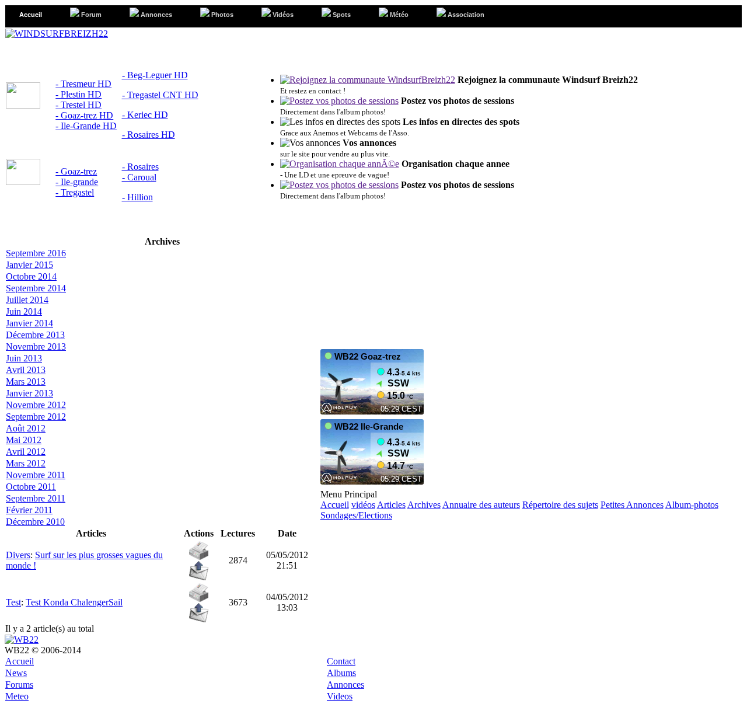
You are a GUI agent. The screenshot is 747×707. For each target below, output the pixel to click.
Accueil (334, 505)
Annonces (345, 684)
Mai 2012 (23, 440)
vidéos (363, 505)
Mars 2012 (26, 463)
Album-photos (691, 505)
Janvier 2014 (29, 323)
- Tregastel (74, 192)
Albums (341, 673)
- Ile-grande (76, 182)
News (16, 673)
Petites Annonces (632, 505)
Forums (19, 684)
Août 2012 (26, 428)
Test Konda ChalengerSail (74, 602)
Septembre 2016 (36, 253)
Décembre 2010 (35, 522)
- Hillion (137, 197)
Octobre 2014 (31, 276)
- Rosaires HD (148, 135)
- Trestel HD (78, 105)
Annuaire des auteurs (481, 505)
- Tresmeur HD (83, 84)
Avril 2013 (26, 370)
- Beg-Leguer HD (155, 75)
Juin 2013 (24, 358)
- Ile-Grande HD (86, 126)
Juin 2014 (24, 311)
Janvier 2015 (29, 265)
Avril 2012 (26, 452)
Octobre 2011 (31, 487)
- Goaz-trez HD (84, 115)
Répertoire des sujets (560, 505)
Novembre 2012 (36, 405)
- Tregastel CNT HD (160, 95)
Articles (391, 505)
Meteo (17, 696)
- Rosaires (140, 167)
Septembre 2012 (36, 417)
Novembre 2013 (36, 346)
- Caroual (139, 177)
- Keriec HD (145, 115)
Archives (424, 505)
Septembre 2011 (35, 498)
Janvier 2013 (29, 393)
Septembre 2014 (36, 288)
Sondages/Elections (356, 515)
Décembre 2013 (35, 335)
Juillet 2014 (27, 300)
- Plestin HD (78, 94)
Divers (18, 555)
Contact (341, 661)
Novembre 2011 (35, 475)
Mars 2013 (26, 381)
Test (13, 602)
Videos (339, 696)
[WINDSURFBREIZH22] (56, 34)
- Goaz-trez (76, 171)
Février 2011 (29, 510)
